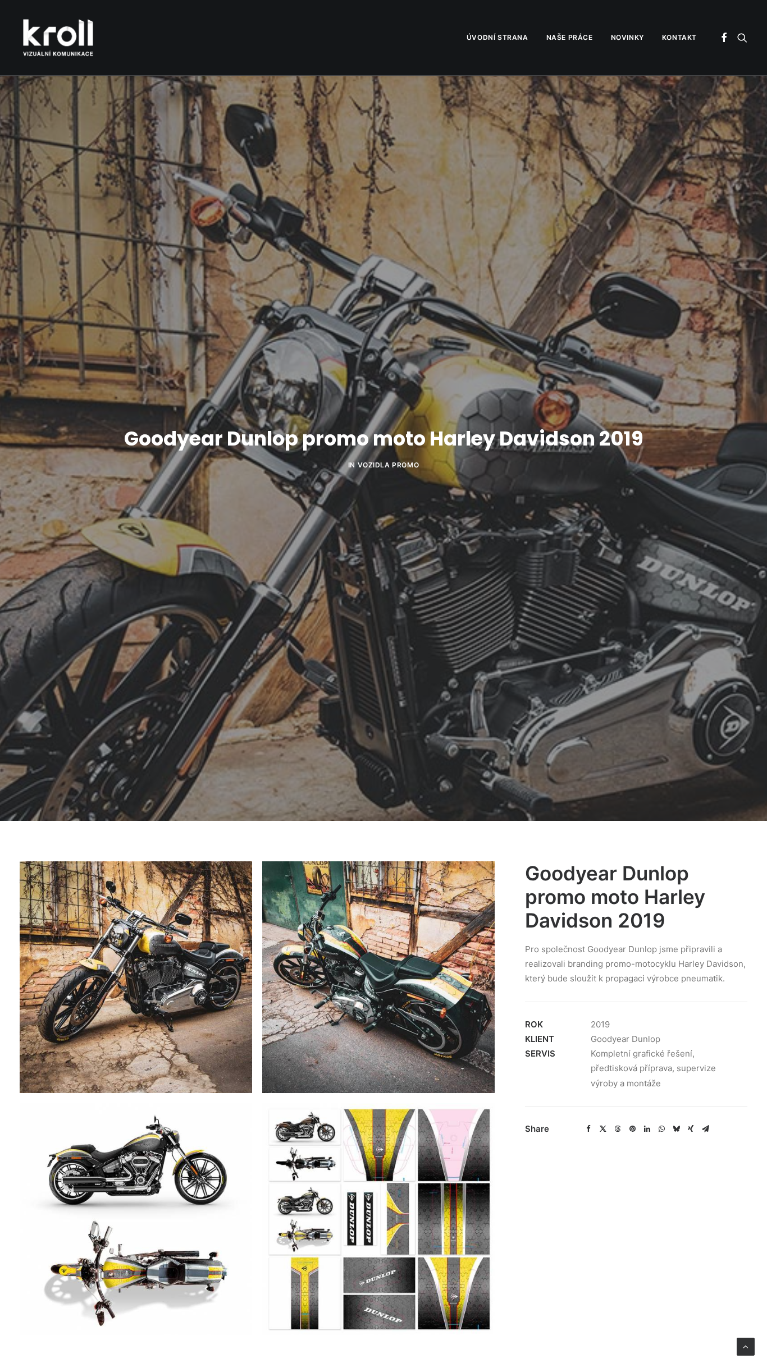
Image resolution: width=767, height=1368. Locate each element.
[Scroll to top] (746, 1346)
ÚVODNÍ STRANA (497, 37)
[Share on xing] (690, 1129)
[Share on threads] (617, 1129)
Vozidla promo (388, 465)
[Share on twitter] (603, 1129)
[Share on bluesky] (676, 1129)
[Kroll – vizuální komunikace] (58, 37)
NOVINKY (627, 37)
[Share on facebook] (588, 1129)
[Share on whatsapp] (661, 1129)
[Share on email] (705, 1129)
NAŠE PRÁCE (569, 37)
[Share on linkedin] (647, 1129)
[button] (724, 37)
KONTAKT (679, 37)
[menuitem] (497, 37)
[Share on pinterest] (632, 1129)
